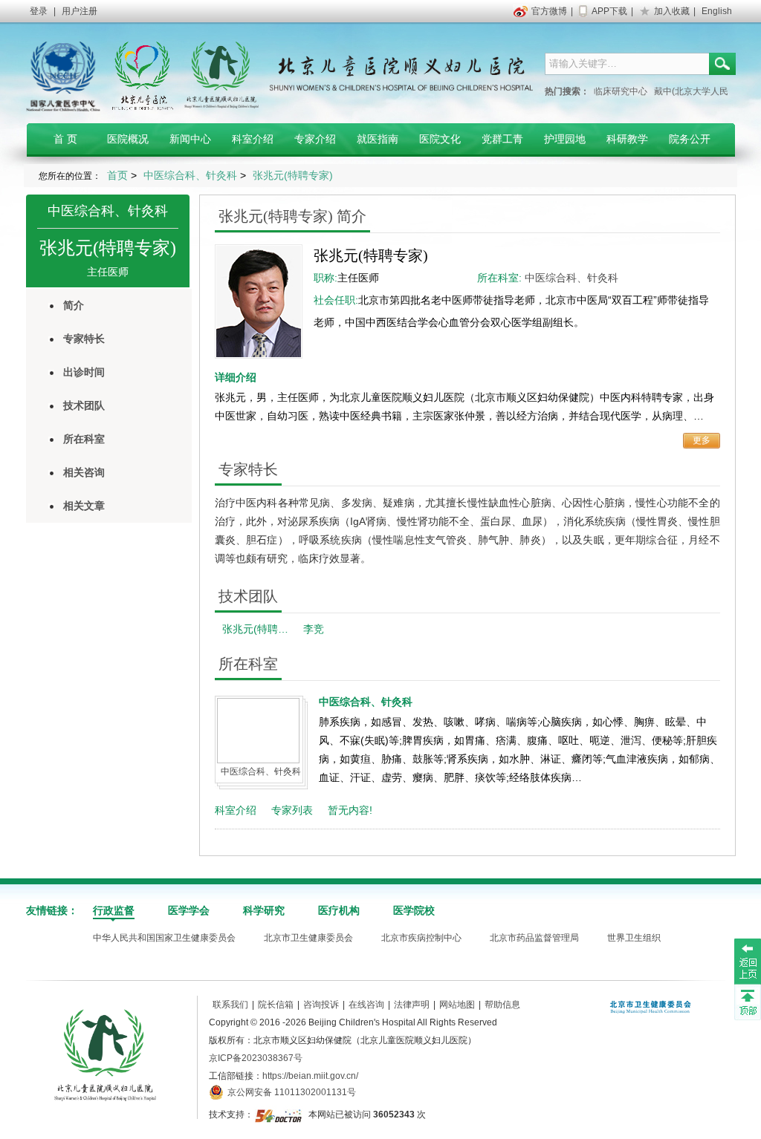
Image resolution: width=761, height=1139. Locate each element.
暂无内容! (350, 810)
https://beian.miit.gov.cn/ (310, 1076)
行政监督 (114, 910)
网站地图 (457, 1004)
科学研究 (264, 910)
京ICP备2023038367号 (255, 1058)
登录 (39, 11)
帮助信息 (502, 1004)
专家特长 (84, 339)
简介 (73, 305)
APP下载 (609, 11)
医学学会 (189, 910)
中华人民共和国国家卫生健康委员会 (164, 938)
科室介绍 (235, 810)
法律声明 (412, 1004)
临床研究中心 (620, 91)
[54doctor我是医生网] (279, 1114)
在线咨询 (366, 1004)
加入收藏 (672, 11)
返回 (747, 961)
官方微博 (549, 11)
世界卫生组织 (634, 938)
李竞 (313, 629)
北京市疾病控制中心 (421, 938)
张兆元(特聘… (255, 629)
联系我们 (230, 1004)
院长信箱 (276, 1004)
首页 (117, 175)
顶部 (747, 1001)
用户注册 (79, 11)
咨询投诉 (321, 1004)
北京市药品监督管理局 (534, 938)
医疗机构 (339, 910)
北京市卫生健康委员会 (308, 938)
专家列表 (292, 810)
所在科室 (84, 439)
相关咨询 (84, 472)
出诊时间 (84, 372)
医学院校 (414, 910)
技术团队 (84, 405)
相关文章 (84, 506)
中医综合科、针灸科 (108, 210)
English (717, 11)
